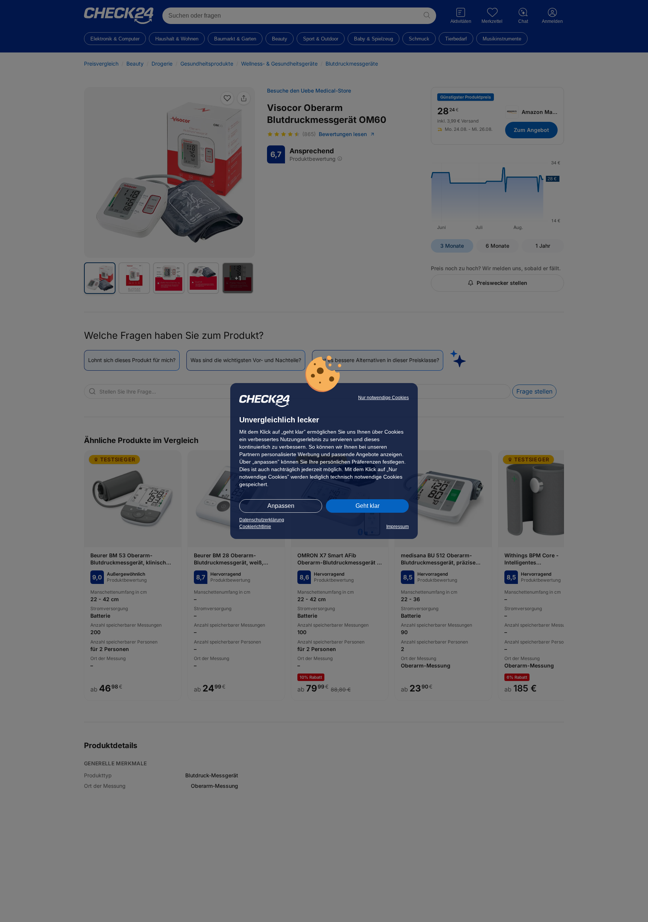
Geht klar (368, 506)
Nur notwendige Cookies (383, 397)
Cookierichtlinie (255, 526)
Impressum (397, 526)
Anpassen (280, 506)
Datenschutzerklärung (261, 519)
